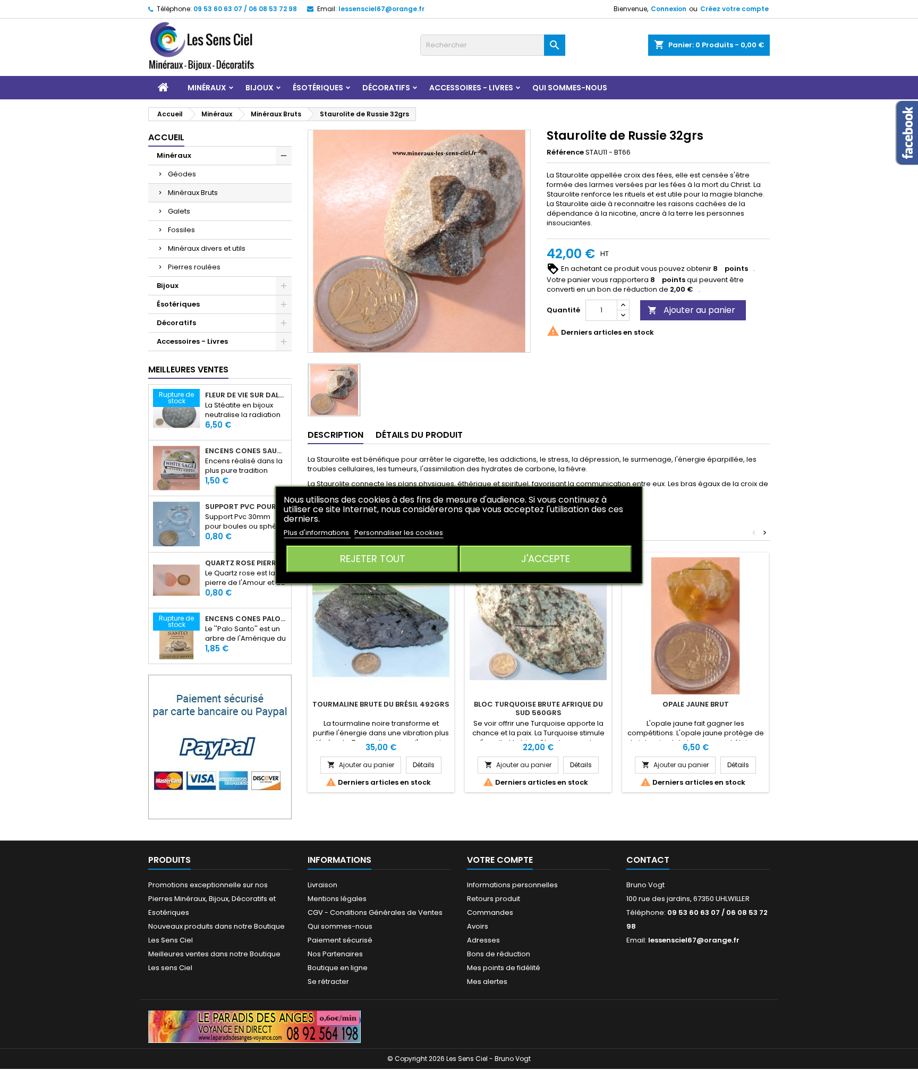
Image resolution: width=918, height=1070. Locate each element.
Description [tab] (335, 435)
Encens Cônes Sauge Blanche (246, 451)
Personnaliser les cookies (398, 533)
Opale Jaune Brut (695, 704)
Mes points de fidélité (503, 968)
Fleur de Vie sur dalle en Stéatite (246, 395)
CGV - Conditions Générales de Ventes (375, 912)
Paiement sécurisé (340, 940)
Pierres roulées (194, 267)
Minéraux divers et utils (206, 248)
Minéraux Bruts (193, 193)
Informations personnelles (512, 885)
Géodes (182, 174)
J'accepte (545, 558)
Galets (179, 211)
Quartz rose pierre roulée (246, 563)
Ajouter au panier (691, 310)
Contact (647, 860)
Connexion (668, 8)
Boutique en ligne (338, 968)
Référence (565, 152)
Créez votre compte (734, 8)
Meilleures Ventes (188, 369)
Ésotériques (318, 87)
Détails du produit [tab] (419, 435)
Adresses (483, 940)
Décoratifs (386, 87)
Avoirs (477, 926)
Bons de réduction (498, 954)
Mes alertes (487, 981)
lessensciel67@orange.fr (381, 8)
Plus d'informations (317, 533)
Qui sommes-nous (569, 87)
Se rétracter (328, 981)
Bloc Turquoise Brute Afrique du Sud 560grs (538, 708)
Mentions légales (337, 899)
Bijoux (259, 87)
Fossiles (181, 230)
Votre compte (500, 860)
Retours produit (493, 899)
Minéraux (207, 87)
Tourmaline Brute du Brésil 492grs (380, 704)
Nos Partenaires (335, 954)
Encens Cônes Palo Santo (246, 619)
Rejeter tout (372, 558)
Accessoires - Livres (471, 87)
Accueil (166, 137)
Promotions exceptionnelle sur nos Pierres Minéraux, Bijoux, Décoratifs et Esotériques (212, 899)
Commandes (490, 912)
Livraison (322, 885)
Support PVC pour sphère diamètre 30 (246, 507)
